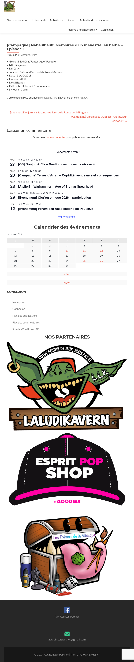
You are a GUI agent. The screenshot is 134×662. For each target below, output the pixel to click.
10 (67, 250)
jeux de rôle (50, 97)
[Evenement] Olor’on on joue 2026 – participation (54, 197)
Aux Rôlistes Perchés (67, 616)
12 (101, 250)
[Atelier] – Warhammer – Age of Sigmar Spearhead (55, 186)
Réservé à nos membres (81, 29)
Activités (55, 20)
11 (84, 250)
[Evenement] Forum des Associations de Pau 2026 (55, 208)
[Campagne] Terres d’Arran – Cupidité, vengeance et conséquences (68, 175)
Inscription (18, 302)
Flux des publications (25, 315)
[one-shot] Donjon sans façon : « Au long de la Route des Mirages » (47, 112)
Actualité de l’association (94, 20)
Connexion (107, 29)
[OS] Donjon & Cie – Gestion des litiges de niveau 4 (56, 164)
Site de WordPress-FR (25, 329)
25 (84, 260)
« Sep (67, 274)
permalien (81, 97)
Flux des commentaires (26, 322)
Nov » (67, 282)
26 (101, 260)
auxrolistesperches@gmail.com (67, 639)
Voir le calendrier (67, 216)
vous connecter (56, 137)
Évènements (39, 20)
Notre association (17, 20)
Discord (71, 20)
